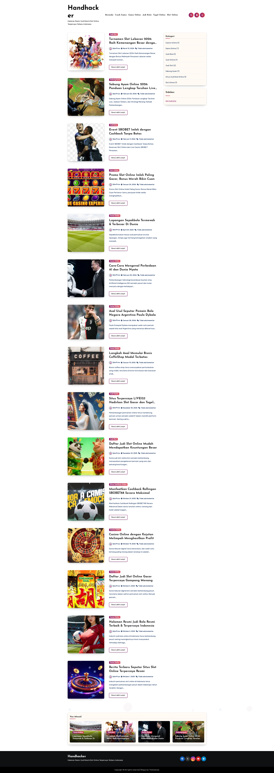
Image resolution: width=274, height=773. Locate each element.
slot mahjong (171, 101)
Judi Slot (113, 34)
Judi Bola (147, 15)
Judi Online (114, 394)
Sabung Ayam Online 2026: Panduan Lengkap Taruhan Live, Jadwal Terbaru (132, 88)
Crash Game (121, 15)
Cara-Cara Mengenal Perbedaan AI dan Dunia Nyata (152, 738)
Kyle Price (116, 48)
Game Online (134, 15)
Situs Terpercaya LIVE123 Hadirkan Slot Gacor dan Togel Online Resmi (131, 402)
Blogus (143, 770)
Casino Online (115, 530)
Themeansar (154, 770)
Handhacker (77, 756)
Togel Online (159, 15)
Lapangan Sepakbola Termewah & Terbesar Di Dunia (83, 738)
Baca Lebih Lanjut (118, 67)
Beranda (109, 15)
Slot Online (172, 15)
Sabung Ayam (115, 80)
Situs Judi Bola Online (118, 484)
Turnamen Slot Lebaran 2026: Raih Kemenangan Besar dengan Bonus (133, 43)
